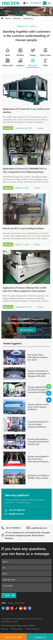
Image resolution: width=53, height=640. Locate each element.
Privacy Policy (16, 629)
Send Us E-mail (13, 637)
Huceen (10, 603)
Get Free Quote (26, 330)
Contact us (40, 637)
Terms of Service (32, 629)
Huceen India (19, 603)
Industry (17, 18)
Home (8, 18)
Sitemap (4, 629)
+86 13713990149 (17, 510)
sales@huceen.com (16, 513)
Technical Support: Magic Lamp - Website (18, 625)
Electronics (28, 18)
